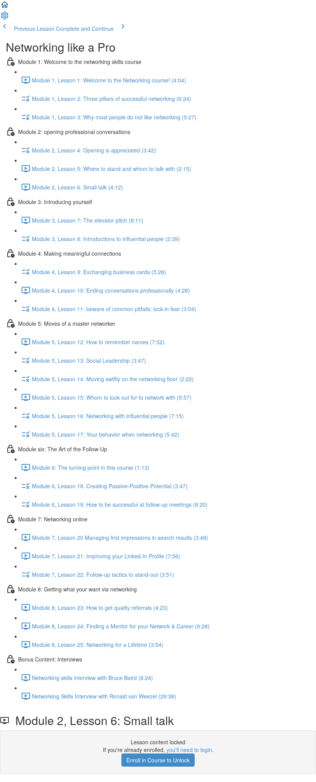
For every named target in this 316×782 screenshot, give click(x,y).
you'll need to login (189, 750)
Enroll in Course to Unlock (158, 760)
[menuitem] (4, 18)
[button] (4, 7)
